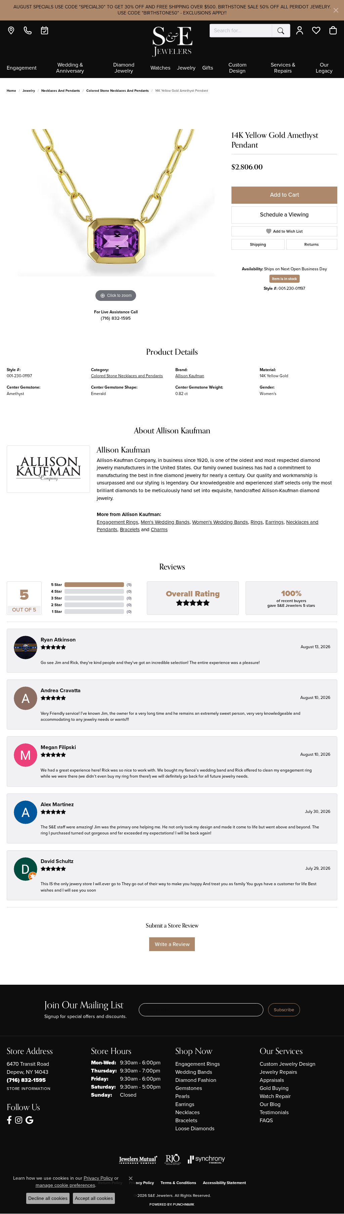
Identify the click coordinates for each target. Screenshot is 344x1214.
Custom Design (237, 68)
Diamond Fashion (195, 1080)
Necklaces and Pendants (60, 90)
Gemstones (188, 1088)
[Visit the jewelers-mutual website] (138, 1159)
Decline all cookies (48, 1198)
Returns (311, 244)
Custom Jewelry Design (287, 1064)
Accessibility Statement (224, 1183)
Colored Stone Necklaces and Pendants (117, 90)
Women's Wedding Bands (220, 522)
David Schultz (57, 861)
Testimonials (274, 1112)
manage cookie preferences (65, 1185)
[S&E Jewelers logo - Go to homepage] (172, 41)
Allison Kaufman (189, 376)
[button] (301, 30)
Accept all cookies (94, 1198)
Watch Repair (275, 1096)
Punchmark (183, 1204)
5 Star (56, 585)
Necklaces (187, 1112)
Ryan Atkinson (58, 639)
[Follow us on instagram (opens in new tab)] (18, 1120)
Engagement (22, 68)
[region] (116, 203)
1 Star (57, 612)
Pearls (182, 1096)
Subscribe (284, 1009)
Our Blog (270, 1104)
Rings (257, 522)
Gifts (207, 68)
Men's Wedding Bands (165, 522)
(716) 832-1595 (116, 318)
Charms (159, 529)
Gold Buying (274, 1088)
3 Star (56, 598)
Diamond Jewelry (123, 68)
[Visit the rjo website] (172, 1159)
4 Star (56, 591)
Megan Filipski (58, 747)
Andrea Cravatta (61, 690)
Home (11, 90)
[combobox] (241, 30)
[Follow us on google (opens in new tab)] (29, 1120)
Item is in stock (284, 278)
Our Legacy (324, 68)
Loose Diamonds (194, 1128)
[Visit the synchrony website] (206, 1159)
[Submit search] (281, 30)
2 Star (56, 605)
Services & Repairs (283, 68)
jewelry (29, 90)
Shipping (258, 244)
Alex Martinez (57, 804)
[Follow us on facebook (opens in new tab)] (9, 1120)
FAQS (266, 1120)
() (129, 585)
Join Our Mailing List (83, 1005)
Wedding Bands (193, 1072)
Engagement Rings (117, 522)
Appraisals (272, 1080)
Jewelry (186, 68)
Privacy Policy (141, 1183)
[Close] (336, 10)
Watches (160, 68)
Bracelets (130, 529)
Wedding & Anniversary (70, 68)
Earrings (274, 522)
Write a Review (172, 944)
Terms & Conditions (178, 1183)
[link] (12, 30)
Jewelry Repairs (278, 1072)
